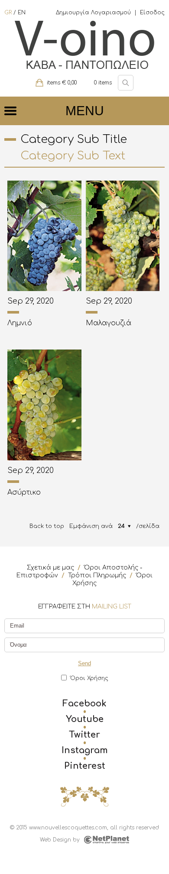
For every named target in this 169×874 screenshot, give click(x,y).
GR (8, 13)
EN (22, 13)
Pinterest (84, 766)
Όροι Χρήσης (89, 678)
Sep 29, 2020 (30, 301)
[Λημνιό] (44, 236)
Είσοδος (152, 13)
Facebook (84, 704)
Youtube (85, 719)
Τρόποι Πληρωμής (97, 575)
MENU (84, 111)
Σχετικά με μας (50, 567)
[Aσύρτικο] (44, 405)
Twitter (84, 735)
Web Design (55, 840)
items (103, 83)
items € (62, 83)
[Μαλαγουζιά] (122, 236)
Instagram (85, 750)
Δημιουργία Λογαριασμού (93, 13)
